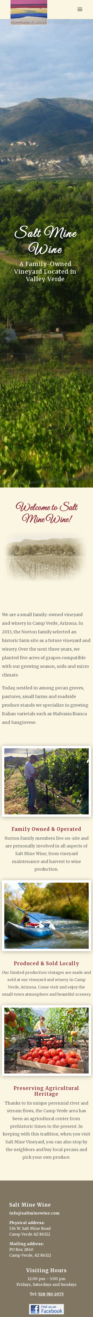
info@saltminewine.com (34, 1213)
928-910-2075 (51, 1294)
